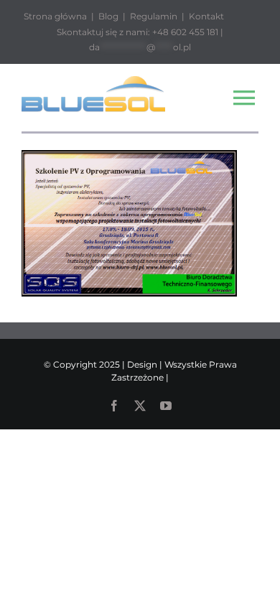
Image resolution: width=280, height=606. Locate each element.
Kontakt (206, 16)
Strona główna (55, 16)
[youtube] (166, 405)
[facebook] (114, 405)
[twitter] (140, 405)
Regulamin (153, 16)
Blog (108, 16)
